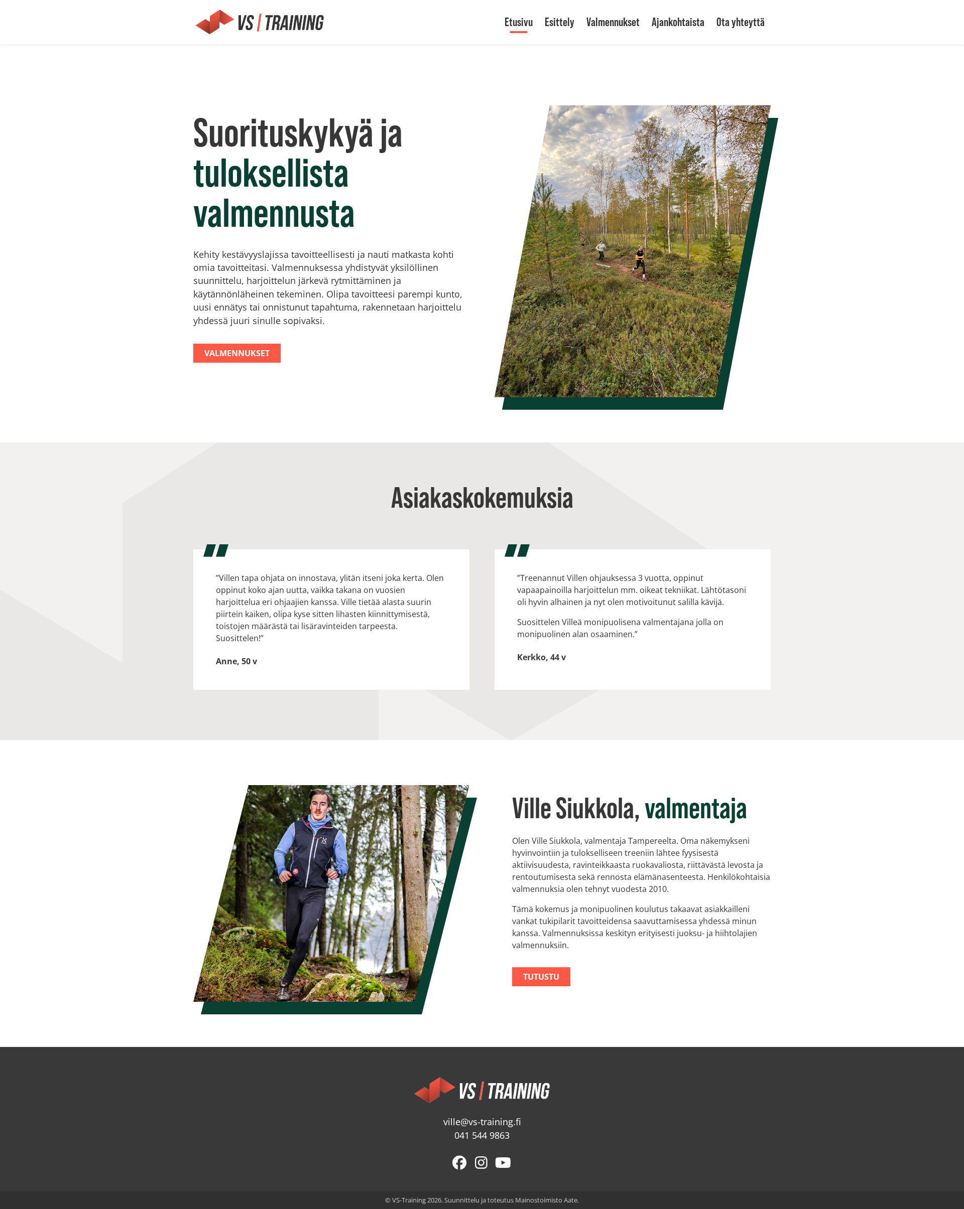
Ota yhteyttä (740, 22)
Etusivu (519, 22)
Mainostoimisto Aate (546, 1199)
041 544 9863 (482, 1135)
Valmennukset (613, 22)
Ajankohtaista (678, 22)
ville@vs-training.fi (482, 1122)
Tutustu (541, 977)
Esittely (559, 22)
